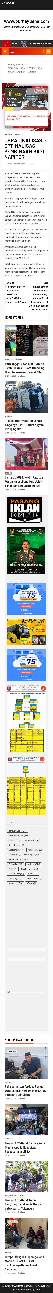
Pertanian (33, 864)
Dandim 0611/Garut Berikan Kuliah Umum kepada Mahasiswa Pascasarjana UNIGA (25, 1147)
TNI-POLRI (33, 878)
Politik (13, 869)
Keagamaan (16, 850)
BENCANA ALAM (18, 835)
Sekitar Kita (9, 134)
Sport (32, 874)
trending (18, 134)
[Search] (44, 51)
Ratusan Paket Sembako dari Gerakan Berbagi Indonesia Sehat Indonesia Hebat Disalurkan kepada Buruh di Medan (38, 296)
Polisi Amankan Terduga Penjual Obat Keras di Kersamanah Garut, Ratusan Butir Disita (25, 1091)
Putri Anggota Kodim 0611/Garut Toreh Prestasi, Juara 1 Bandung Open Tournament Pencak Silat (24, 368)
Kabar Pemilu (17, 845)
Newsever (40, 1286)
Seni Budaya (16, 874)
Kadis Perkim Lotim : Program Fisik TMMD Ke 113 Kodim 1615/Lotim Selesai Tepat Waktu (15, 292)
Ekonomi (14, 840)
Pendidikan (9, 359)
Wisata (31, 883)
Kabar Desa (32, 840)
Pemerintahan (18, 859)
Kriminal (14, 855)
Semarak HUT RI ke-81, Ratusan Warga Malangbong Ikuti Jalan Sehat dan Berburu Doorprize (24, 481)
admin (9, 164)
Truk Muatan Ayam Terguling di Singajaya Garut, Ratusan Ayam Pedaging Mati (24, 425)
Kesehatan (35, 850)
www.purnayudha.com (26, 21)
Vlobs (38, 1289)
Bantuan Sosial (17, 831)
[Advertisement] (26, 916)
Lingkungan (31, 855)
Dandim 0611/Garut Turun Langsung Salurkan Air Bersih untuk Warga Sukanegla (23, 1204)
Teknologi (15, 878)
